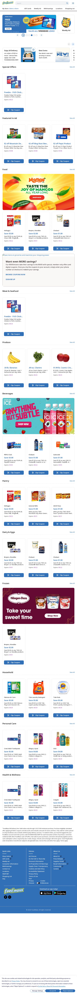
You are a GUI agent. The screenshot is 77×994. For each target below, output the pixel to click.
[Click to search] (67, 3)
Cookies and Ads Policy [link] (37, 869)
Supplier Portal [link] (58, 861)
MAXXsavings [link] (7, 866)
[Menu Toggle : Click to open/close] (73, 3)
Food (4, 169)
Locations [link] (5, 871)
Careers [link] (56, 869)
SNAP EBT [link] (5, 874)
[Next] (73, 44)
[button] (13, 93)
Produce (6, 342)
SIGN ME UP (10, 279)
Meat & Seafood (10, 291)
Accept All (53, 991)
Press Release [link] (58, 859)
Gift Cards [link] (5, 859)
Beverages (7, 393)
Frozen (5, 583)
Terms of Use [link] (33, 876)
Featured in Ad (9, 118)
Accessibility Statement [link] (36, 871)
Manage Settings (37, 991)
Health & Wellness (11, 774)
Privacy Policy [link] (33, 874)
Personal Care (9, 723)
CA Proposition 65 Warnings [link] (38, 864)
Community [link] (57, 866)
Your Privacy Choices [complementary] (38, 881)
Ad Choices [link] (32, 856)
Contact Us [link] (6, 869)
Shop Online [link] (6, 856)
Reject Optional (68, 991)
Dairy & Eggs (8, 532)
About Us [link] (56, 856)
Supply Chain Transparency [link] (38, 866)
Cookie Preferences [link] (44, 882)
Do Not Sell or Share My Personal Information (51, 986)
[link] (7, 3)
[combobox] (42, 3)
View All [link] (72, 67)
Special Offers (9, 67)
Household (7, 672)
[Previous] (69, 44)
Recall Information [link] (59, 864)
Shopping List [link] (7, 876)
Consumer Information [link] (10, 864)
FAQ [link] (3, 879)
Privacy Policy (16, 981)
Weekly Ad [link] (5, 861)
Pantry (5, 481)
